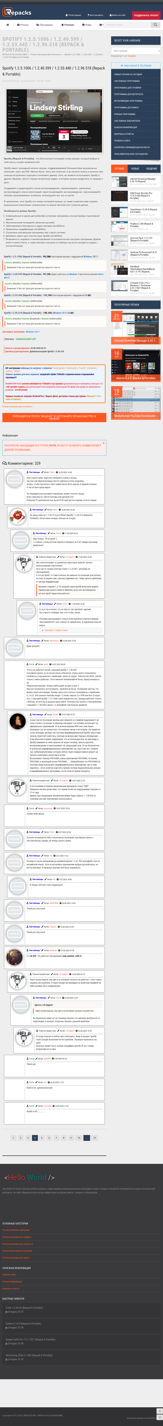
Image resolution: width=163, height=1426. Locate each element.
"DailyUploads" (59, 368)
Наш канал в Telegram (137, 65)
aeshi (46, 664)
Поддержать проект (146, 15)
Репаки (24, 24)
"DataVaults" (71, 368)
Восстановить (96, 15)
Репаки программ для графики (16, 1237)
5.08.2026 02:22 (140, 201)
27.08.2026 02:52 (140, 274)
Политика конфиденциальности (132, 147)
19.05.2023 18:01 (140, 215)
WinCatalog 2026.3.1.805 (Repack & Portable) (29, 1355)
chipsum (53, 927)
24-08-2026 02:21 (12, 81)
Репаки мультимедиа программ (17, 1250)
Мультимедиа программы (128, 101)
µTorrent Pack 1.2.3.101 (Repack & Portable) (141, 239)
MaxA (55, 509)
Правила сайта (122, 140)
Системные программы (127, 81)
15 (94, 1138)
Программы (46, 24)
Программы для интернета (128, 94)
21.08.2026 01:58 (140, 184)
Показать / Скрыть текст (56, 630)
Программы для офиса (126, 107)
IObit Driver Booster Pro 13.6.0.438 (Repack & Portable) (141, 196)
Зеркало (26, 262)
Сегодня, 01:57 (16, 1311)
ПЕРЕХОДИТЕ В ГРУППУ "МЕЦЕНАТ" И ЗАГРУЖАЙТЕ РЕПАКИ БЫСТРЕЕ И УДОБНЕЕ (54, 417)
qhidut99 (47, 1058)
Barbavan (53, 950)
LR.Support (70, 557)
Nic (45, 1082)
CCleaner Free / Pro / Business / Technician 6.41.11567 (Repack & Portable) (140, 286)
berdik (55, 714)
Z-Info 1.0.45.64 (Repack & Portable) (24, 1307)
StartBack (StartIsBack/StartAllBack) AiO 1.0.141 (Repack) (142, 269)
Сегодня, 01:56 (16, 1327)
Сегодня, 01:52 (16, 1359)
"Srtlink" (16, 371)
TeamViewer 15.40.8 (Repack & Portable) (143, 210)
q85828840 (54, 903)
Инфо (88, 24)
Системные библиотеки (127, 121)
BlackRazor (54, 640)
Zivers (52, 472)
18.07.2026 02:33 (140, 229)
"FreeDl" (81, 368)
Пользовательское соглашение (131, 154)
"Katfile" (8, 371)
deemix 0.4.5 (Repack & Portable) (136, 378)
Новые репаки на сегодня (128, 74)
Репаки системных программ (15, 1230)
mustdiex (47, 1106)
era (51, 855)
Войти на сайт (118, 15)
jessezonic (48, 808)
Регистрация (74, 15)
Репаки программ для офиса (15, 1257)
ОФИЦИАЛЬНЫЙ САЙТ (25, 339)
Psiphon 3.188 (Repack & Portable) (141, 225)
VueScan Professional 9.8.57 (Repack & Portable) (143, 253)
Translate (132, 56)
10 (79, 1138)
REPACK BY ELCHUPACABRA (14, 54)
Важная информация (125, 127)
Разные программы (124, 114)
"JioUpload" (91, 368)
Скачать (8, 262)
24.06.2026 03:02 (140, 293)
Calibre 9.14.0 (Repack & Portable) (23, 1323)
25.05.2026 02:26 (140, 243)
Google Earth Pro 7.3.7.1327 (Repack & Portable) (31, 1339)
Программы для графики (127, 87)
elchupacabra (29, 81)
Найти (155, 25)
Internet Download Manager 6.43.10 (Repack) (143, 180)
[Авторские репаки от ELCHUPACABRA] (16, 11)
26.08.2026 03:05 (140, 258)
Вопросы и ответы (124, 134)
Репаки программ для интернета (45, 54)
